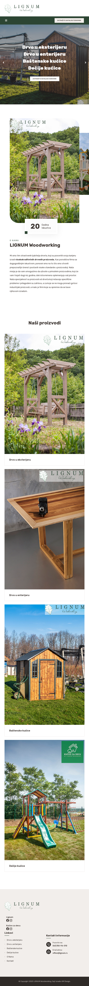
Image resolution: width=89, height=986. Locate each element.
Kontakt (10, 961)
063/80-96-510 (60, 946)
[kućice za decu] (7, 920)
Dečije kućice (12, 952)
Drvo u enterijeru (14, 944)
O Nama (10, 957)
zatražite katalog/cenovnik (69, 20)
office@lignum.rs (60, 953)
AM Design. (66, 981)
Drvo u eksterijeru (14, 940)
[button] (3, 62)
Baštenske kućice (14, 948)
